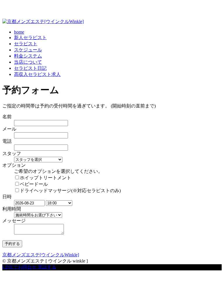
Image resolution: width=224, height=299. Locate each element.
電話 (7, 141)
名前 (7, 116)
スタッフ (11, 153)
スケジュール (28, 49)
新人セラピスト (30, 37)
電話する (47, 267)
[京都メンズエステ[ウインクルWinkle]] (43, 21)
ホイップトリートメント (45, 177)
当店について (28, 62)
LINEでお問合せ (19, 267)
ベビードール (34, 184)
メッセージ (14, 220)
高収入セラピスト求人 (37, 74)
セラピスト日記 (30, 68)
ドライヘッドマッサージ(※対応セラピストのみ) (70, 190)
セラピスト (25, 43)
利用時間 (11, 208)
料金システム (28, 55)
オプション (14, 165)
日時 (7, 196)
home (19, 31)
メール (9, 128)
